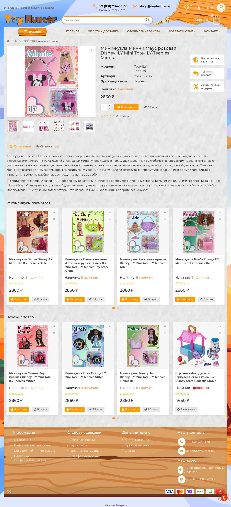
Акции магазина (137, 439)
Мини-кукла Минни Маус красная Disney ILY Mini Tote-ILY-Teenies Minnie (30, 377)
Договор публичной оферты (37, 8)
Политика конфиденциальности (30, 458)
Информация (23, 432)
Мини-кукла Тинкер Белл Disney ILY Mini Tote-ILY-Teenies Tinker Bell (142, 377)
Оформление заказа (143, 31)
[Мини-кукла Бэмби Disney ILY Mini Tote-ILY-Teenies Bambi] (198, 232)
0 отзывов (122, 116)
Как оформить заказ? (85, 456)
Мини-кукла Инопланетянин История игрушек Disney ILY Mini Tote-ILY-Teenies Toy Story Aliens (86, 265)
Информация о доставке (32, 445)
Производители (137, 445)
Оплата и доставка (103, 31)
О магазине (10, 8)
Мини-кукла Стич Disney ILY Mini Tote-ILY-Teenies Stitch (85, 375)
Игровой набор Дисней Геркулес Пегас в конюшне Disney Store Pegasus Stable (195, 377)
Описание (22, 146)
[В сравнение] (91, 57)
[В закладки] (91, 50)
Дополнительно (136, 432)
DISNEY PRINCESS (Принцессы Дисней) (35, 41)
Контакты (212, 31)
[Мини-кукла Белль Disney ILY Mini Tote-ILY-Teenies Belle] (32, 232)
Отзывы (48, 146)
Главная (72, 31)
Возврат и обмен (182, 31)
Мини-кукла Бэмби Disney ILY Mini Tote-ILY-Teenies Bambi (197, 261)
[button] (114, 308)
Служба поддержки (84, 432)
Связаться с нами (82, 439)
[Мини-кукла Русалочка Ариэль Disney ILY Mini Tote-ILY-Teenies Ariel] (143, 232)
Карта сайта (78, 445)
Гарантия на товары (84, 450)
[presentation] (7, 256)
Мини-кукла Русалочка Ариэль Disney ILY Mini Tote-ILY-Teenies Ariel (143, 263)
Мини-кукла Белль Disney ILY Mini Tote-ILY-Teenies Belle (31, 261)
